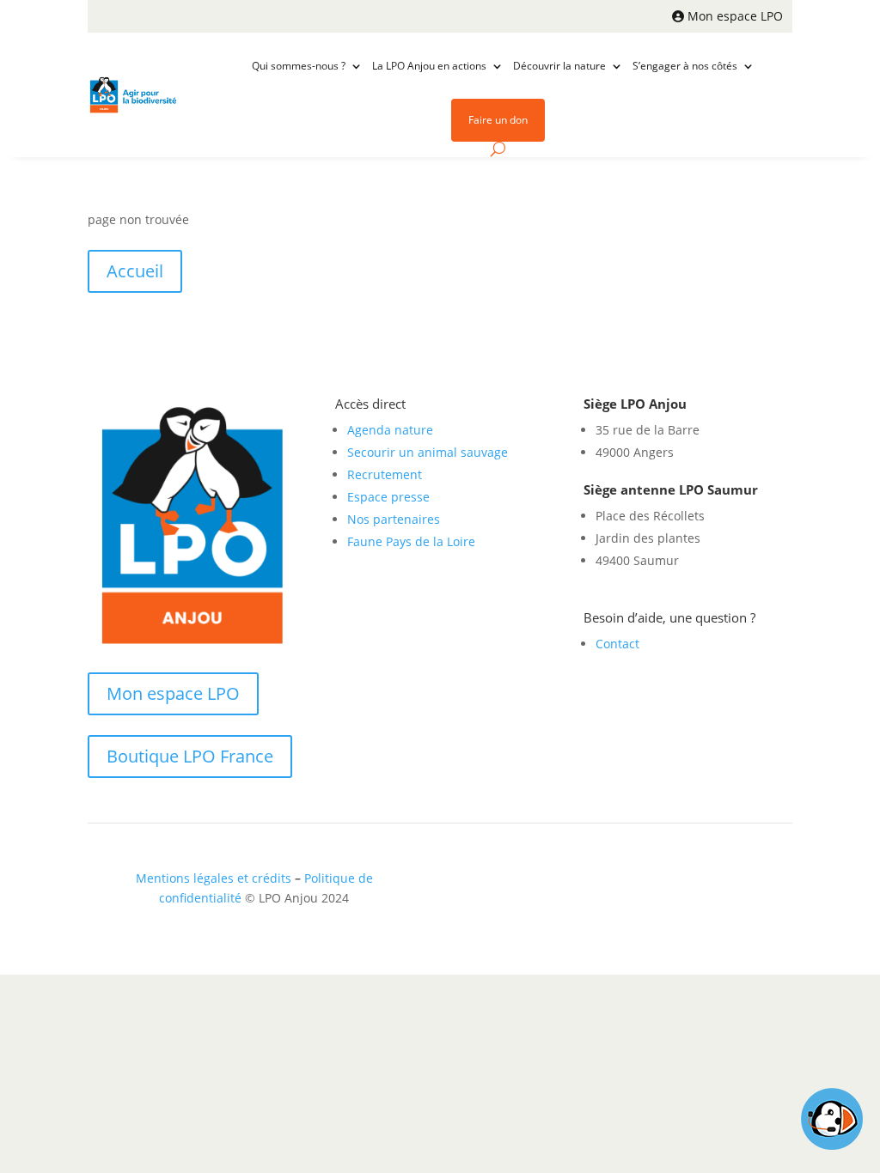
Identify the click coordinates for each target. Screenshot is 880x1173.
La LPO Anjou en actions (429, 65)
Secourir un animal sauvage (427, 452)
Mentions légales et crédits (213, 878)
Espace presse (388, 497)
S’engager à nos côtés (684, 65)
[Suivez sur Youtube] (759, 882)
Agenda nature (390, 430)
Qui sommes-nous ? (298, 65)
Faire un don (498, 119)
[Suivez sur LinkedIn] (724, 882)
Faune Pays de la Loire (411, 541)
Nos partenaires (393, 519)
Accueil (135, 271)
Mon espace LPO (735, 16)
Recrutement (384, 474)
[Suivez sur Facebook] (690, 882)
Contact (617, 643)
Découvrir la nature (559, 65)
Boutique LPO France (190, 756)
